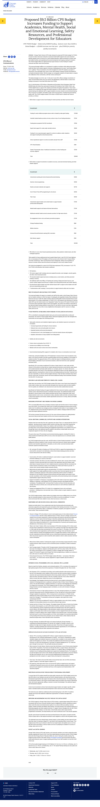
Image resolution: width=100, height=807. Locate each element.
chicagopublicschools (14, 71)
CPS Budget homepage (56, 737)
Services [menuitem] (43, 7)
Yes (48, 773)
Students (35, 2)
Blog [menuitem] (62, 7)
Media (52, 787)
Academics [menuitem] (36, 7)
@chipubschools (11, 69)
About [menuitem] (67, 7)
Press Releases (7, 10)
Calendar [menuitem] (57, 7)
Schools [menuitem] (29, 7)
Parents (29, 2)
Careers (53, 789)
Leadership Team (33, 789)
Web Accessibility (55, 796)
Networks (31, 787)
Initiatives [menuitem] (50, 7)
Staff (48, 2)
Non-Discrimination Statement (36, 791)
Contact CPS (32, 783)
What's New (31, 793)
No (55, 773)
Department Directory (34, 785)
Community (43, 2)
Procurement (54, 791)
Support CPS (54, 783)
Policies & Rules (55, 793)
